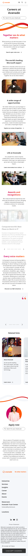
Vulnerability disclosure (8, 507)
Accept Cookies (14, 551)
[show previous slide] (5, 249)
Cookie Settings (9, 546)
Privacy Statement (14, 524)
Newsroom (6, 502)
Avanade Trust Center (10, 505)
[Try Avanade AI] (19, 2)
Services (5, 484)
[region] (14, 540)
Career (4, 491)
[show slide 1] (8, 249)
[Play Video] (14, 86)
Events (4, 497)
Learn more (7, 382)
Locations (5, 512)
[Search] (22, 2)
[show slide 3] (15, 249)
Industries (5, 481)
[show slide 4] (19, 249)
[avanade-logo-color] (6, 2)
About (4, 494)
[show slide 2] (12, 249)
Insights (5, 487)
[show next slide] (23, 249)
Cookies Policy (19, 541)
